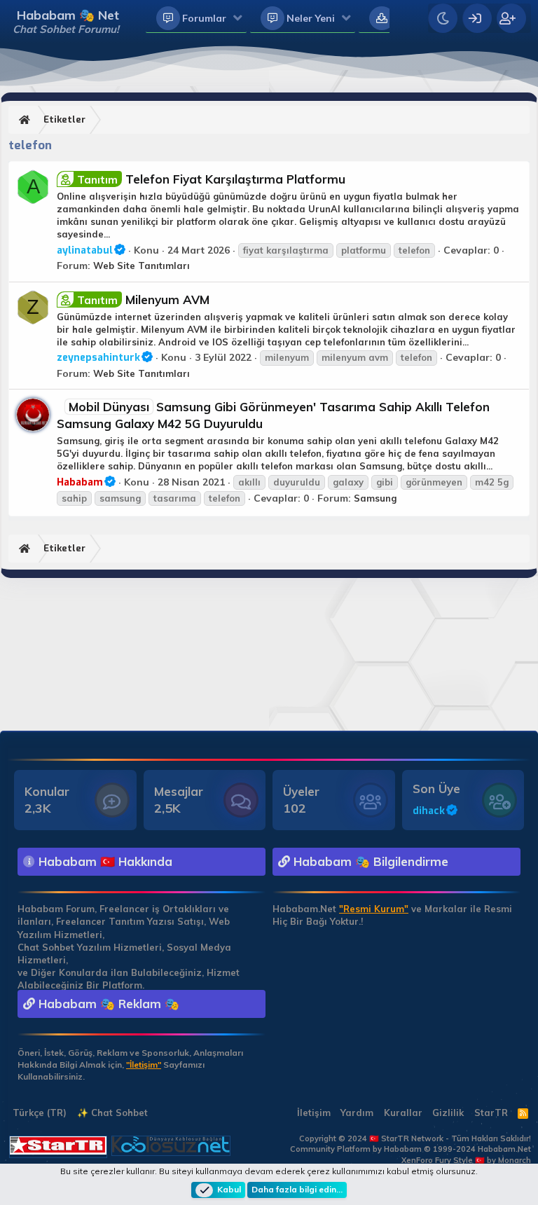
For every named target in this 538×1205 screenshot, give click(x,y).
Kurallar (403, 1112)
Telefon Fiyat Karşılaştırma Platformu (211, 179)
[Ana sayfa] (26, 120)
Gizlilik (448, 1112)
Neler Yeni (311, 18)
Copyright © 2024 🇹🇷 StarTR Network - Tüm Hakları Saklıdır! (415, 1138)
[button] (238, 19)
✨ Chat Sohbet (112, 1112)
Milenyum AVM (143, 299)
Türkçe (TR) (38, 1112)
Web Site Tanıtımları (141, 265)
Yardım (356, 1112)
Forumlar (204, 18)
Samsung (375, 498)
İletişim (314, 1112)
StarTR (491, 1112)
